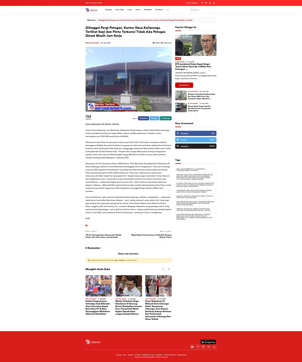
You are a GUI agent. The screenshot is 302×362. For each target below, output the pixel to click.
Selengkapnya (184, 85)
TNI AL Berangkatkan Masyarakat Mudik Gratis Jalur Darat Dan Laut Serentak (103, 234)
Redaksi (130, 355)
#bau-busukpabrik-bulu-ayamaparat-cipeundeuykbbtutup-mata (191, 170)
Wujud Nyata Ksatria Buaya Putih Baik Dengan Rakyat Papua (151, 234)
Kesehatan (159, 10)
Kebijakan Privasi (148, 355)
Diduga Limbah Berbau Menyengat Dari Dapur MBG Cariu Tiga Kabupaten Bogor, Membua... (201, 97)
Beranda (92, 20)
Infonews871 (94, 43)
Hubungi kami (182, 355)
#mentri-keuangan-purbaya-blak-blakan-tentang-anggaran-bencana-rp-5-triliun (193, 209)
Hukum (137, 10)
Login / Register (192, 3)
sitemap (138, 355)
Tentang (119, 355)
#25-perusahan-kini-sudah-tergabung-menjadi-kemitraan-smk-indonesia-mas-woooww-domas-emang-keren (195, 203)
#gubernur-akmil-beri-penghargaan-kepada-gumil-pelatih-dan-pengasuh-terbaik (194, 191)
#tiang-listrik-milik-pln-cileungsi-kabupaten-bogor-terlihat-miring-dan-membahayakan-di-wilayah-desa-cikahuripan (195, 185)
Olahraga (108, 10)
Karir (124, 355)
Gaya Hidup (119, 10)
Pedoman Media (170, 355)
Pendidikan (148, 10)
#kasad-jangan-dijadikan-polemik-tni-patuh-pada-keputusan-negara (195, 197)
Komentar (167, 43)
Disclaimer (159, 355)
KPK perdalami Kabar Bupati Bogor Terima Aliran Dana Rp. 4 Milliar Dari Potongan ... (193, 66)
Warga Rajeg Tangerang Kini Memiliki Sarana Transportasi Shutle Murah (199, 108)
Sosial (129, 10)
